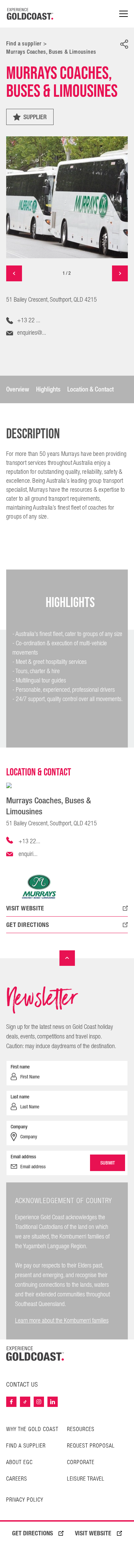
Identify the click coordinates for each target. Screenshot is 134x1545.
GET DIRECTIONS (32, 1533)
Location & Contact (90, 389)
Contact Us (22, 1385)
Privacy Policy (24, 1500)
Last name (20, 1096)
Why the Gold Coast (32, 1429)
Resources (80, 1429)
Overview (17, 389)
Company (19, 1126)
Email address (23, 1156)
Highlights (48, 389)
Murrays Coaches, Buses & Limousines (51, 51)
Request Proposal (91, 1446)
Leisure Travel (85, 1479)
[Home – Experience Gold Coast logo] (35, 1353)
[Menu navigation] (123, 14)
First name (20, 1066)
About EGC (19, 1463)
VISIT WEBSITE (93, 1533)
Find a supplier (24, 43)
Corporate (80, 1463)
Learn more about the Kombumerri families (62, 1320)
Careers (16, 1479)
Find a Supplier (26, 1446)
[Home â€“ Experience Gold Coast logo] (30, 13)
